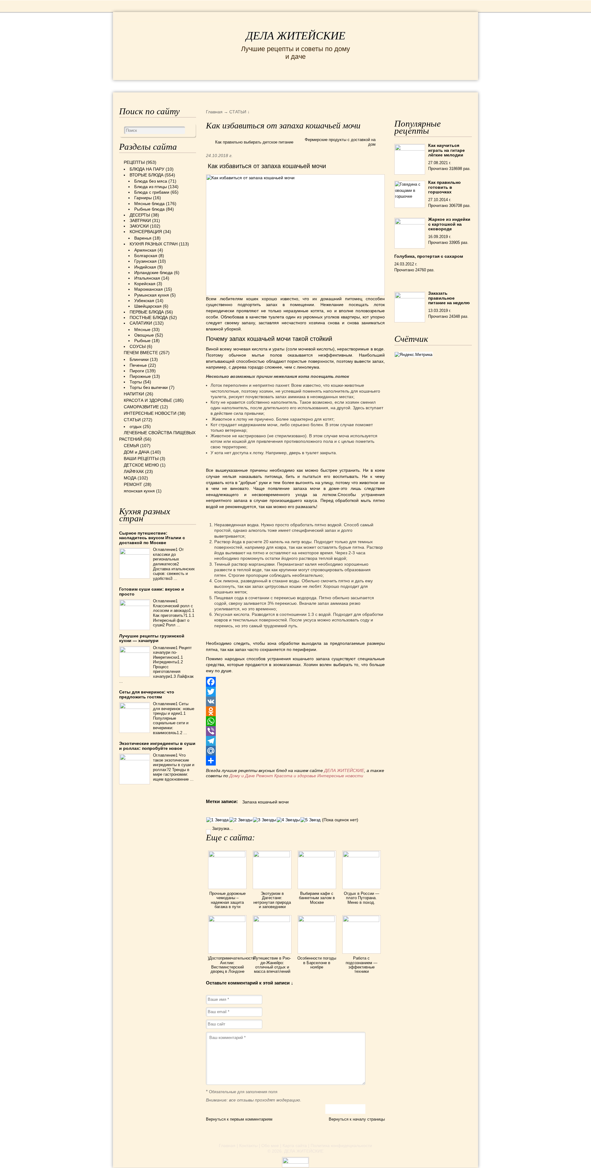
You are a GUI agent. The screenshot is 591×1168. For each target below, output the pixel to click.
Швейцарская (148, 306)
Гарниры (143, 197)
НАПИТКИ (134, 393)
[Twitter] (295, 692)
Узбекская (144, 300)
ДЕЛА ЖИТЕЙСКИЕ (295, 36)
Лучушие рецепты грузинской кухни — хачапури (151, 638)
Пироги (137, 370)
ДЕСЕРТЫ (140, 214)
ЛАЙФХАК (134, 471)
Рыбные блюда (149, 209)
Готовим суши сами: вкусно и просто (151, 591)
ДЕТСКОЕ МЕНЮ (141, 465)
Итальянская (147, 278)
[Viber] (295, 731)
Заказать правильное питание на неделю (449, 298)
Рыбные (142, 340)
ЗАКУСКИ (139, 226)
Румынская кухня (151, 295)
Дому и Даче (242, 775)
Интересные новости (340, 775)
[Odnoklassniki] (295, 711)
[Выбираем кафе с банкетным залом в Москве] (317, 855)
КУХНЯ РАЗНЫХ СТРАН (154, 243)
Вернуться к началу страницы (357, 1119)
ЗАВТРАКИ (140, 220)
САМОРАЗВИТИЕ (141, 406)
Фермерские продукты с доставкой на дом (340, 142)
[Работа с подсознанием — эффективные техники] (361, 920)
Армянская (145, 250)
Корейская (144, 283)
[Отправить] (295, 761)
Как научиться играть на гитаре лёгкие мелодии (446, 150)
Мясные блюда (149, 203)
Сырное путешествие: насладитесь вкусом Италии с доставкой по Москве (152, 538)
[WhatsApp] (295, 721)
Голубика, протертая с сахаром (428, 256)
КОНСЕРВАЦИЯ (146, 231)
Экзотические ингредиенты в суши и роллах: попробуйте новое (157, 745)
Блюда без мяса (150, 181)
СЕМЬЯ (326, 86)
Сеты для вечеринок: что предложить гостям (146, 694)
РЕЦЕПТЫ (132, 86)
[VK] (295, 701)
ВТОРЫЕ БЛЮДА (146, 174)
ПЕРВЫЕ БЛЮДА (147, 311)
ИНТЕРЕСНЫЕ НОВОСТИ (270, 86)
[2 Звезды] (241, 820)
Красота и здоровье (295, 775)
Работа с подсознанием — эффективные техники (361, 965)
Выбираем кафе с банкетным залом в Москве (317, 898)
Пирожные (140, 376)
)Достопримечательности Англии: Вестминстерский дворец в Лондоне (231, 965)
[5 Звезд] (310, 820)
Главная (227, 1145)
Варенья (142, 238)
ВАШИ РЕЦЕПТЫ (141, 458)
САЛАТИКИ (141, 323)
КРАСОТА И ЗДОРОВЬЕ (189, 86)
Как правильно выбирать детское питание (254, 142)
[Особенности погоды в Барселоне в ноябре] (317, 920)
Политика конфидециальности (341, 1145)
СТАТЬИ (132, 419)
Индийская (145, 267)
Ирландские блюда (153, 272)
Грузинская (145, 261)
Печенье (138, 365)
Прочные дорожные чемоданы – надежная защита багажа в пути (227, 900)
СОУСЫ (138, 346)
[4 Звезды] (288, 820)
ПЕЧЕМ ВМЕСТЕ (141, 352)
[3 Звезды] (264, 820)
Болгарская (145, 255)
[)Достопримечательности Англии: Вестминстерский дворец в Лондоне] (227, 920)
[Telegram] (295, 741)
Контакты (248, 1145)
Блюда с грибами (151, 192)
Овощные (144, 335)
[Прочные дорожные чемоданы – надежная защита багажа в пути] (227, 855)
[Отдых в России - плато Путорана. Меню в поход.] (361, 855)
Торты (136, 381)
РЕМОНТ (425, 86)
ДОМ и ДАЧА (362, 86)
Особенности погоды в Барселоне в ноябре (316, 962)
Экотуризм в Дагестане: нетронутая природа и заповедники (272, 900)
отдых (136, 426)
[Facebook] (295, 682)
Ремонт (264, 775)
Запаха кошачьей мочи (265, 801)
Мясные (142, 329)
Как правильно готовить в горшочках (444, 187)
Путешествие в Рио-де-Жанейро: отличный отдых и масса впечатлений (272, 965)
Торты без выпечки (149, 387)
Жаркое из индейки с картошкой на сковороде (449, 224)
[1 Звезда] (217, 820)
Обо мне (270, 1145)
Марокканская (148, 289)
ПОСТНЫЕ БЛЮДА (149, 317)
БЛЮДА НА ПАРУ (147, 169)
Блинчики (139, 359)
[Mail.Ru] (295, 751)
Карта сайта (295, 1145)
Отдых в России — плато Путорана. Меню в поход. (361, 898)
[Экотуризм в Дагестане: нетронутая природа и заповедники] (272, 855)
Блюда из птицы (150, 186)
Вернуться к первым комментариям (239, 1119)
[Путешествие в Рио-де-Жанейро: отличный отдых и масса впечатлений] (272, 920)
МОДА (397, 86)
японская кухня (139, 490)
